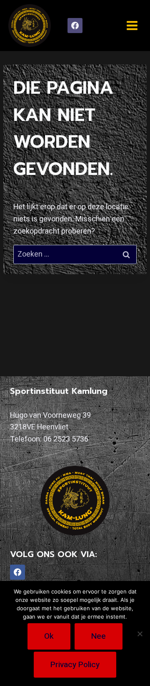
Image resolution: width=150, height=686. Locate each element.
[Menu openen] (132, 25)
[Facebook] (75, 25)
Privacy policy (75, 665)
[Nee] (139, 633)
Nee (98, 636)
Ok (49, 636)
